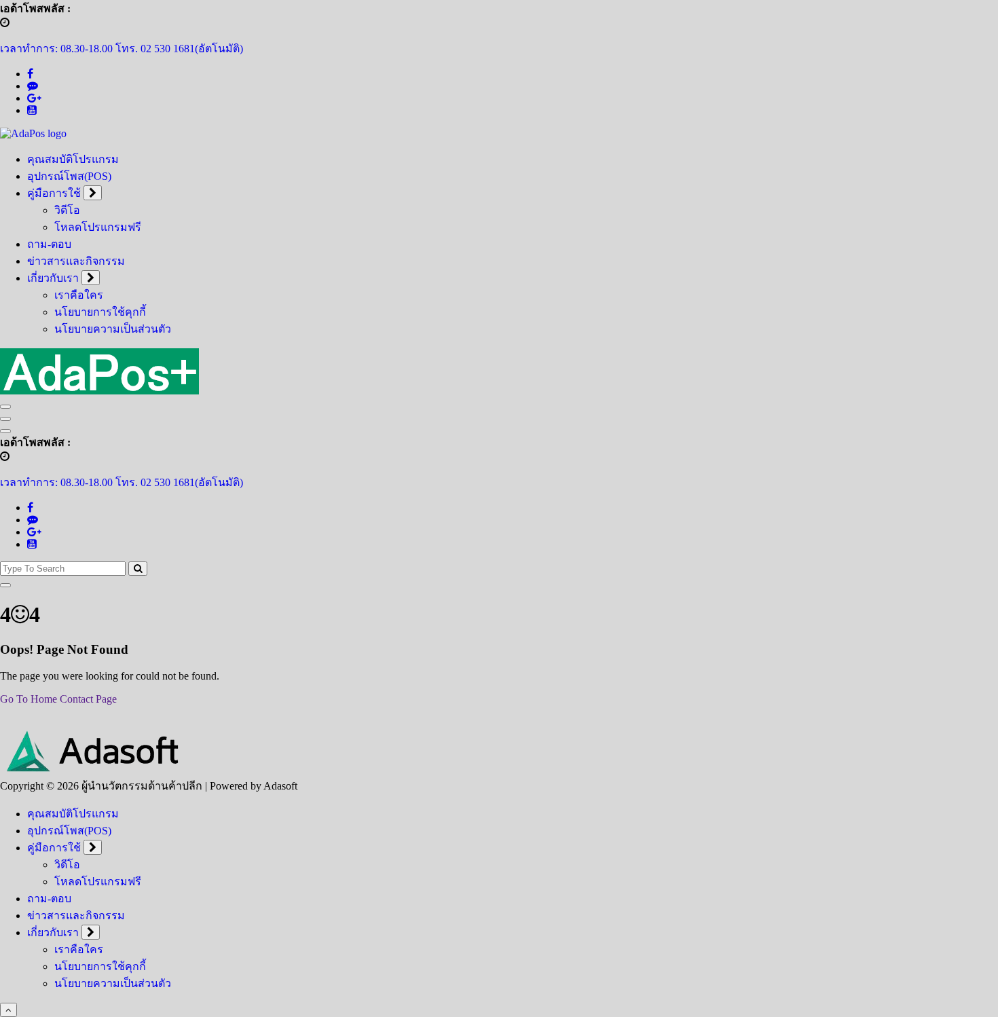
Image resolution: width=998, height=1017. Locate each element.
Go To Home (28, 699)
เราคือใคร (78, 295)
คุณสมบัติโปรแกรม (73, 159)
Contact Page (88, 699)
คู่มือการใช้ (54, 193)
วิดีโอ (67, 210)
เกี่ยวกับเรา (53, 278)
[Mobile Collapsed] (93, 192)
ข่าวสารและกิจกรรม (76, 261)
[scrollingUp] (8, 1010)
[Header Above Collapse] (5, 431)
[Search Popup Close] (5, 585)
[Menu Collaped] (5, 407)
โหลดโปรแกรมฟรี (97, 227)
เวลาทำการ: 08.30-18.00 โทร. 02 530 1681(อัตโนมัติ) (121, 48)
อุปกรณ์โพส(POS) (69, 176)
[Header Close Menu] (5, 419)
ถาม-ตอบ (49, 244)
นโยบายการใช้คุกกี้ (100, 312)
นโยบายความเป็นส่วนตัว (112, 329)
